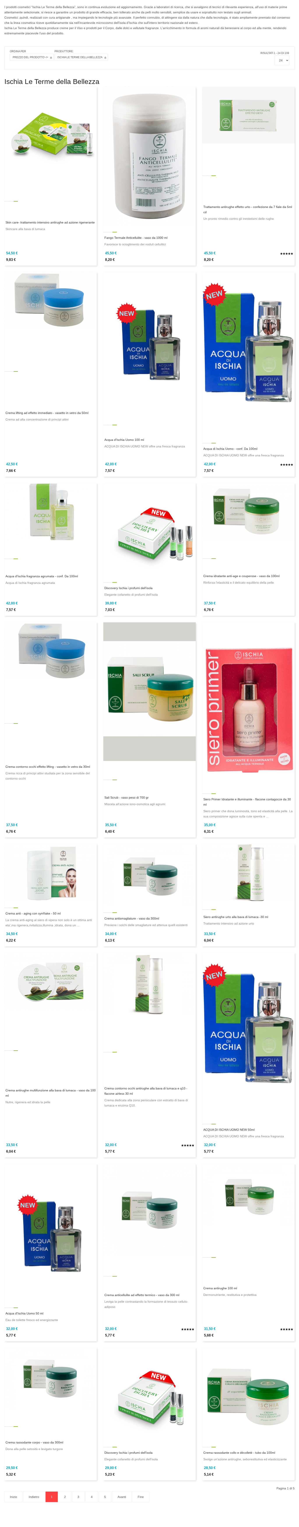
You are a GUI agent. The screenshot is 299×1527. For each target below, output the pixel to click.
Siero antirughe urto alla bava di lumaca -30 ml (235, 917)
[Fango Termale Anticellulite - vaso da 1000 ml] (149, 155)
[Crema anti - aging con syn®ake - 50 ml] (50, 872)
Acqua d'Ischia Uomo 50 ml (24, 1313)
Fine (141, 1497)
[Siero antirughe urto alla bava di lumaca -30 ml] (248, 872)
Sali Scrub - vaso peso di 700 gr (126, 797)
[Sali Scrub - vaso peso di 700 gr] (149, 691)
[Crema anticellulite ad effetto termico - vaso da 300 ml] (149, 1210)
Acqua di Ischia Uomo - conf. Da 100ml (230, 448)
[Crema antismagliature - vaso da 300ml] (149, 874)
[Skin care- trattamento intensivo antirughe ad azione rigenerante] (50, 132)
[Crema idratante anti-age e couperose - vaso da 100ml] (248, 511)
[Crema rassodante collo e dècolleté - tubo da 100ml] (248, 1393)
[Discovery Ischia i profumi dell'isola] (149, 529)
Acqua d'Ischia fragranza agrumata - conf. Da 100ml (41, 576)
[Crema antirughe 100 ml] (248, 1194)
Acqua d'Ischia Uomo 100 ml (124, 440)
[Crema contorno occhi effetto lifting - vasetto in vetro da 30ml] (50, 650)
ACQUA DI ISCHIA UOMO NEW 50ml (229, 1129)
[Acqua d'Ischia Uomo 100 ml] (149, 340)
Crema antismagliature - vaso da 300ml (131, 918)
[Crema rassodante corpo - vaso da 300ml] (50, 1378)
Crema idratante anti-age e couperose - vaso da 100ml (241, 576)
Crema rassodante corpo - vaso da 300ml (34, 1442)
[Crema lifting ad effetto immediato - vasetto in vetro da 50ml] (50, 300)
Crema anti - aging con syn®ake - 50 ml (33, 913)
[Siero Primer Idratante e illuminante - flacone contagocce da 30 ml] (248, 704)
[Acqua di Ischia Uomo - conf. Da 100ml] (248, 354)
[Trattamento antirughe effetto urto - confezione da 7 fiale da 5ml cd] (248, 115)
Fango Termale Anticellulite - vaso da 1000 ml (135, 237)
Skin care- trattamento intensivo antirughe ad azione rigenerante (50, 222)
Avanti (122, 1497)
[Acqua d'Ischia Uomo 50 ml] (50, 1232)
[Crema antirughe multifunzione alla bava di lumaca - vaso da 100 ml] (50, 981)
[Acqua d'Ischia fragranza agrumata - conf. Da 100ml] (50, 511)
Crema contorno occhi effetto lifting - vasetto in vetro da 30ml (47, 766)
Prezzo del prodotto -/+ (30, 57)
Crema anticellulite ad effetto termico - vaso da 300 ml (141, 1295)
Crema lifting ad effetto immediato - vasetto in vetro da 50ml (46, 413)
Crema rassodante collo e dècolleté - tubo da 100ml (239, 1452)
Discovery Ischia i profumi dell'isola (128, 588)
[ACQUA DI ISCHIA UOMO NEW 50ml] (248, 1035)
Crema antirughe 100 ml (220, 1288)
